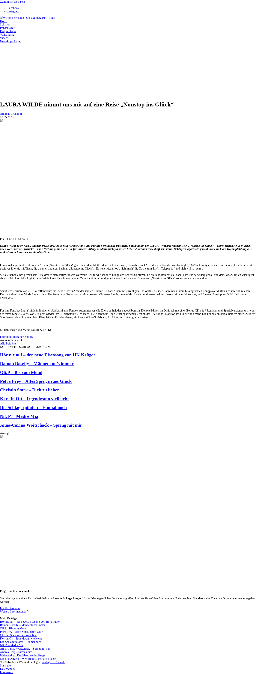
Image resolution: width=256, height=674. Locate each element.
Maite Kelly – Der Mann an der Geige (22, 655)
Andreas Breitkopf (11, 113)
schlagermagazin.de (53, 662)
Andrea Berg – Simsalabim (16, 652)
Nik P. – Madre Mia (19, 416)
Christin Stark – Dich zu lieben (30, 389)
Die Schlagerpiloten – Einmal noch (33, 407)
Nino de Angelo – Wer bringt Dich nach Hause (28, 658)
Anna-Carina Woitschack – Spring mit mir (41, 425)
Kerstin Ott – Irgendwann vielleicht (34, 398)
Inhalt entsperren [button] (10, 608)
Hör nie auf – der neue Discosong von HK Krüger (47, 354)
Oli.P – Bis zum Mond (21, 372)
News (3, 41)
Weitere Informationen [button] (13, 611)
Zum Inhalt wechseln (12, 1)
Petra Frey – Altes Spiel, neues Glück (36, 381)
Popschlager (14, 41)
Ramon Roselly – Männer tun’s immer (37, 363)
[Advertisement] (128, 71)
